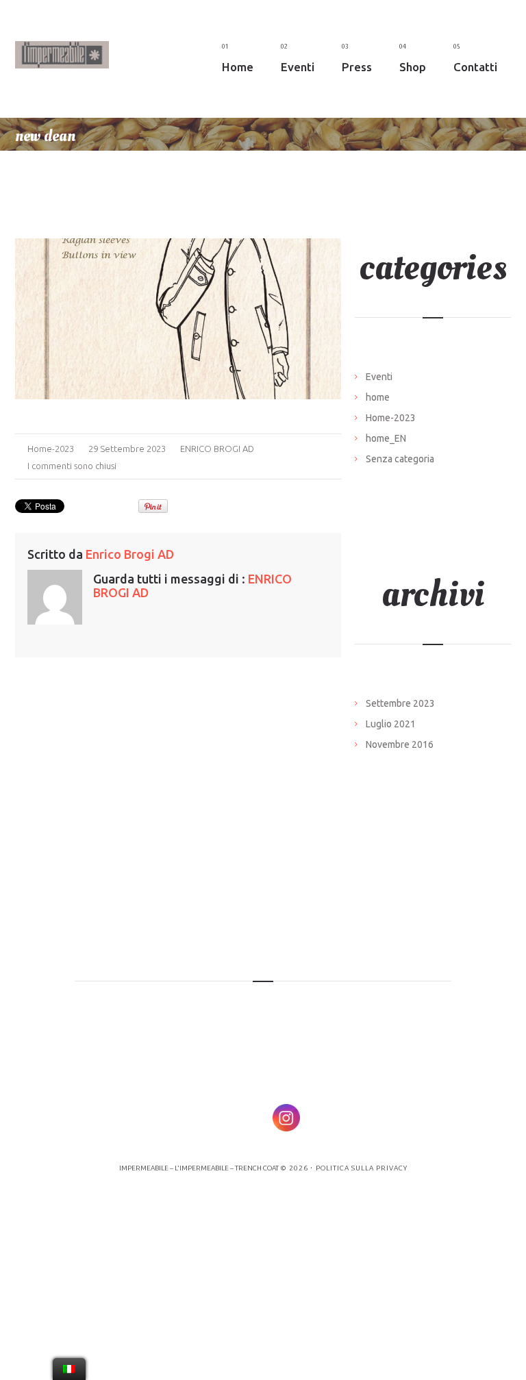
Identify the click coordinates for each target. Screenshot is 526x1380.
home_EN (386, 438)
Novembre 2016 (400, 744)
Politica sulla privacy (362, 1168)
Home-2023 (50, 448)
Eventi (379, 376)
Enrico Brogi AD (217, 448)
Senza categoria (400, 458)
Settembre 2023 (400, 703)
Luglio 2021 (391, 723)
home (378, 397)
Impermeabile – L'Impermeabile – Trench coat (199, 1168)
